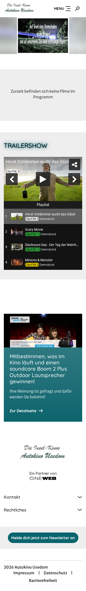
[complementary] (43, 295)
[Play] (43, 295)
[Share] (78, 7)
